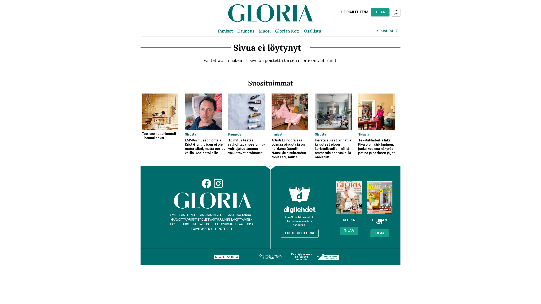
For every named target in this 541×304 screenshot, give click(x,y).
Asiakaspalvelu (212, 215)
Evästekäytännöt (239, 215)
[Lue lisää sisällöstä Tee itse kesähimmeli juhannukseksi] (162, 112)
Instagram (218, 183)
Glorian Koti (287, 31)
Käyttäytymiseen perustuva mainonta (301, 257)
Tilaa (380, 12)
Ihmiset (225, 31)
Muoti (265, 31)
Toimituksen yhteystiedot (212, 229)
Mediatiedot (202, 224)
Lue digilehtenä (354, 12)
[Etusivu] (212, 201)
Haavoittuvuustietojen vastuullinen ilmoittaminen (212, 219)
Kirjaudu (384, 31)
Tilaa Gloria (244, 224)
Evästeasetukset (184, 215)
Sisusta (190, 134)
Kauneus (245, 31)
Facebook (206, 183)
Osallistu (312, 31)
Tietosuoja (223, 224)
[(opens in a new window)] (300, 209)
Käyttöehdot (180, 224)
